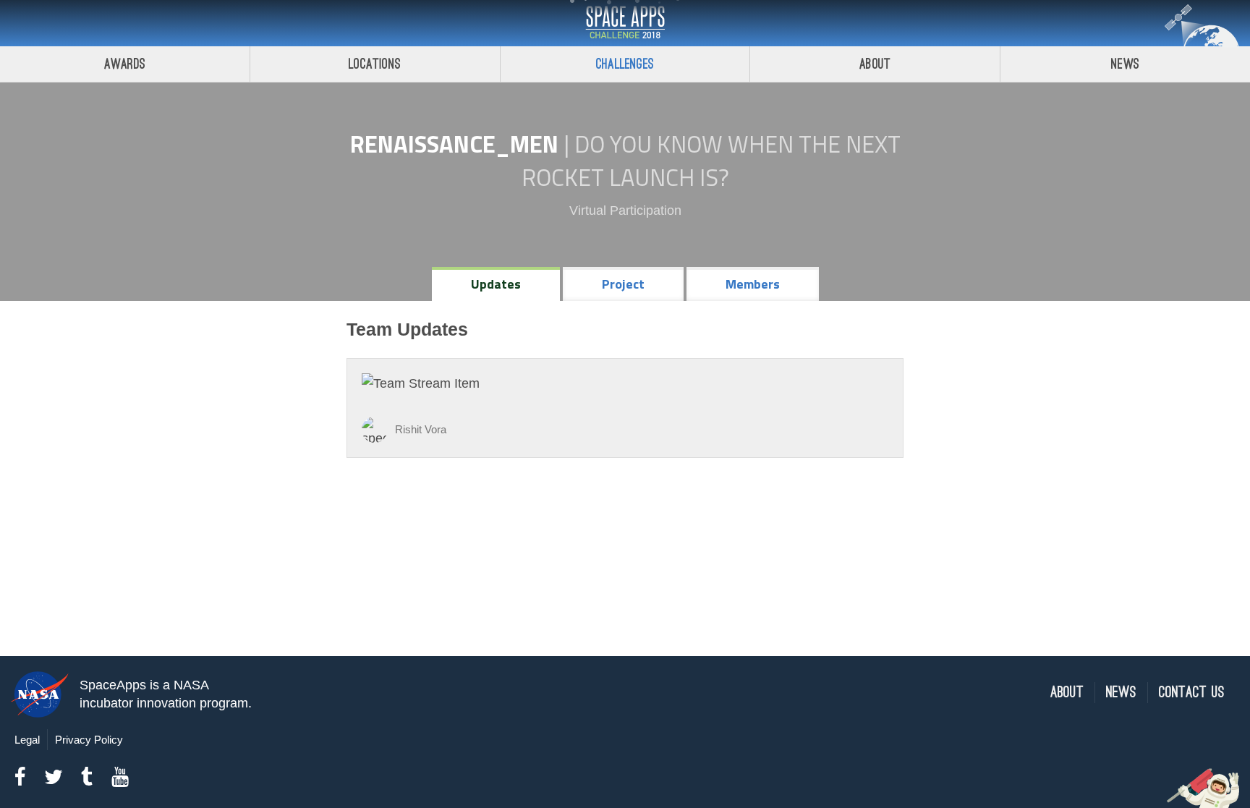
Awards (124, 64)
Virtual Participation (625, 210)
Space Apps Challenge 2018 (625, 23)
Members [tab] (753, 284)
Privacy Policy (89, 739)
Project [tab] (623, 284)
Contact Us (1192, 692)
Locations (375, 64)
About (874, 64)
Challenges (625, 64)
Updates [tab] (496, 284)
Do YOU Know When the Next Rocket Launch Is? (711, 160)
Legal (27, 739)
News (1125, 64)
